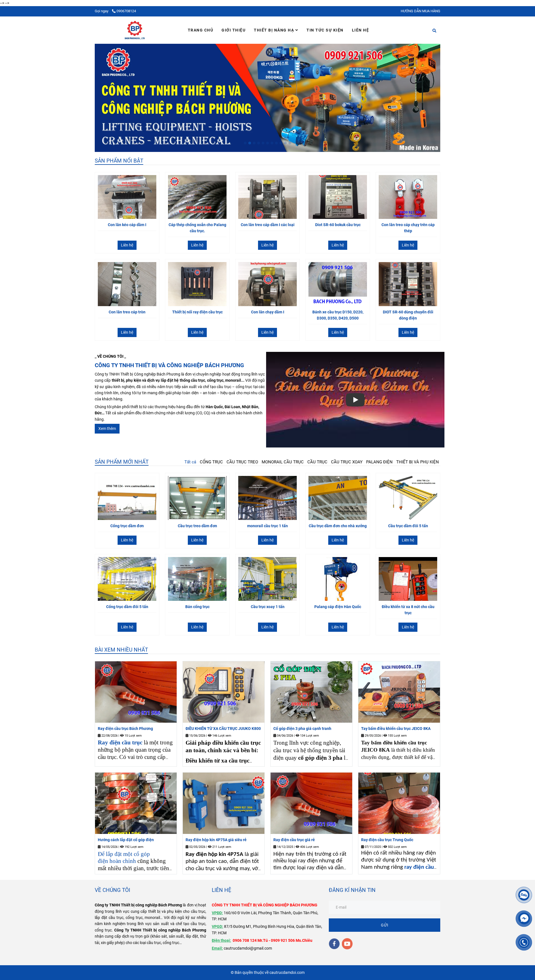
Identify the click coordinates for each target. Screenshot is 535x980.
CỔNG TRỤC (211, 461)
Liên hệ (127, 245)
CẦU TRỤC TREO (242, 461)
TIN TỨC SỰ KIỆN (325, 30)
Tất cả (190, 461)
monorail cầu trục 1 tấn (267, 526)
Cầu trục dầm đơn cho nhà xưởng (338, 526)
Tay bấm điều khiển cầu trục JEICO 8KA (396, 728)
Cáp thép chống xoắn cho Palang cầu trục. (197, 227)
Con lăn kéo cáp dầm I (127, 224)
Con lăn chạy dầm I (267, 312)
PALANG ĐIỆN (379, 461)
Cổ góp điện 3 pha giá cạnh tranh (302, 728)
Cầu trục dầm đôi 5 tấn (408, 526)
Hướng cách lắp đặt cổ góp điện (126, 840)
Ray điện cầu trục (120, 742)
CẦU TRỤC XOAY (347, 461)
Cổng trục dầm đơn (127, 526)
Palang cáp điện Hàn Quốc (337, 606)
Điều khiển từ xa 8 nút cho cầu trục (408, 609)
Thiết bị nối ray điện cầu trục (197, 312)
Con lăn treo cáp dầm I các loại (268, 224)
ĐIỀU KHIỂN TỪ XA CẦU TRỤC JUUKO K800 (223, 728)
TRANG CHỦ (200, 30)
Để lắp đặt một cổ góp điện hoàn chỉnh (124, 858)
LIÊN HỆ (360, 30)
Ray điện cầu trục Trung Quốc (387, 840)
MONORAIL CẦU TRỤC (283, 461)
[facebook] (334, 943)
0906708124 (126, 11)
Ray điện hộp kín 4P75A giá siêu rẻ (216, 840)
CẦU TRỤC (317, 461)
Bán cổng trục (197, 606)
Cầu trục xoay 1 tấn (267, 606)
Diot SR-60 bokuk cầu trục (338, 224)
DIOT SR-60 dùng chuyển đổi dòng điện (408, 315)
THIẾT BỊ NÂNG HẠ (274, 30)
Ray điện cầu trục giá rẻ (294, 840)
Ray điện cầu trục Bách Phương (125, 728)
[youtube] (347, 943)
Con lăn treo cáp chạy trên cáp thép (408, 227)
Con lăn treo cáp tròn (127, 312)
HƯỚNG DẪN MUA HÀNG (420, 11)
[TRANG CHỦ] (135, 30)
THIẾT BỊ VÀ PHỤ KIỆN (417, 461)
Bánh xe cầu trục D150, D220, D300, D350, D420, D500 (337, 315)
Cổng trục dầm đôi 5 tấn (127, 606)
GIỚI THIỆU (233, 30)
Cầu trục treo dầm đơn (197, 526)
